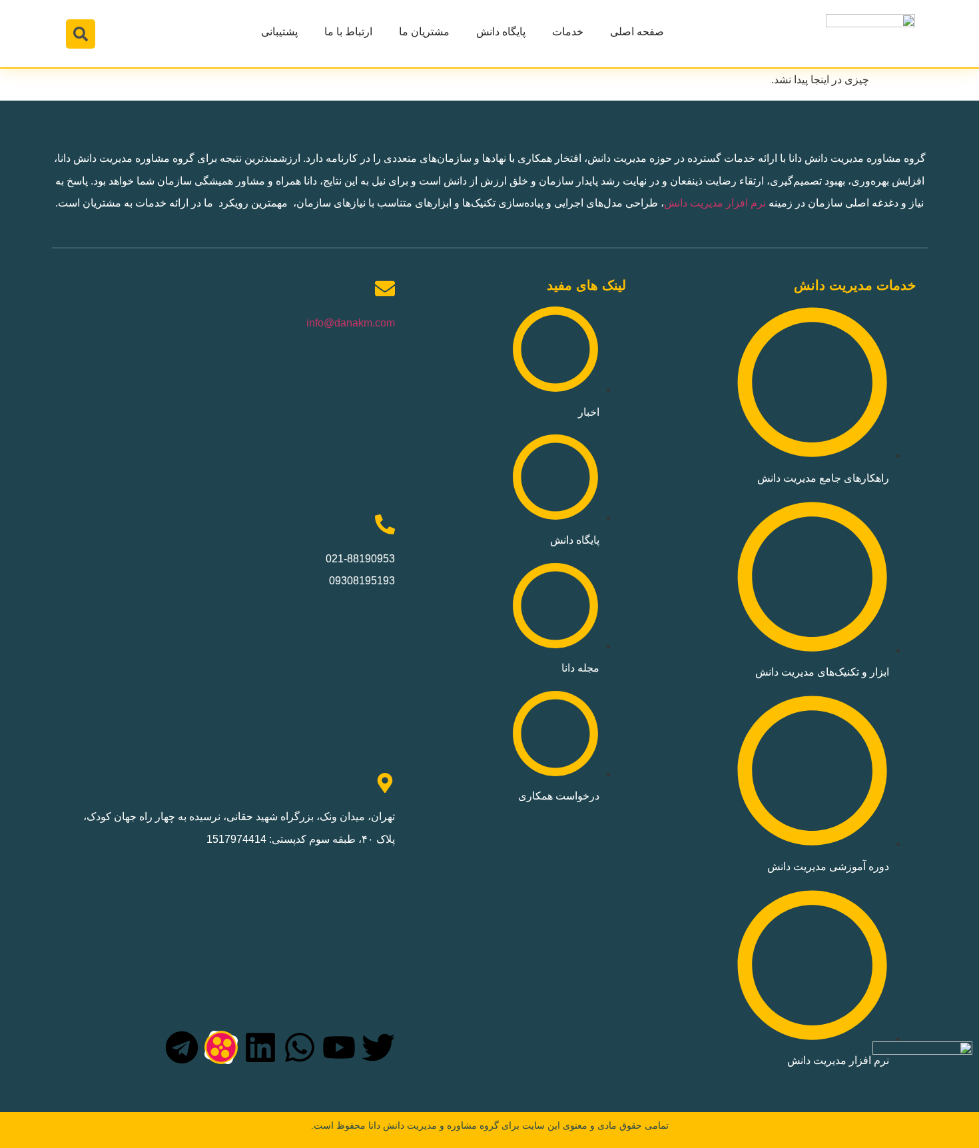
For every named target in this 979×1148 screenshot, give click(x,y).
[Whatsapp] (299, 1047)
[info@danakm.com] (385, 288)
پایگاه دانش (500, 31)
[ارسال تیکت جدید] (922, 1090)
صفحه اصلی (637, 31)
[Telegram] (181, 1047)
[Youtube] (339, 1047)
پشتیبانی (279, 31)
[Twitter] (378, 1047)
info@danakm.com (350, 322)
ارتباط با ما (348, 31)
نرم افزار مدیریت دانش (715, 203)
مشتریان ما (424, 31)
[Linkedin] (260, 1047)
